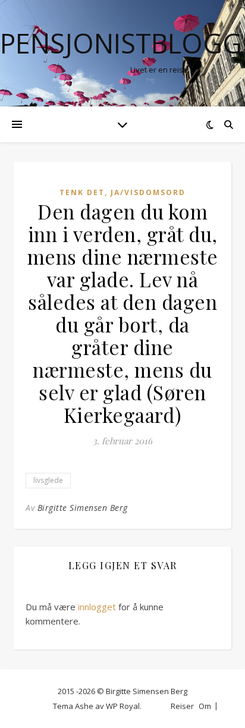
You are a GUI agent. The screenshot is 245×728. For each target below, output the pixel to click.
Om (205, 706)
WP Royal (123, 706)
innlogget (97, 607)
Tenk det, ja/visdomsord (122, 192)
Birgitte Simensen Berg (82, 507)
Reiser (182, 706)
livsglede (48, 480)
